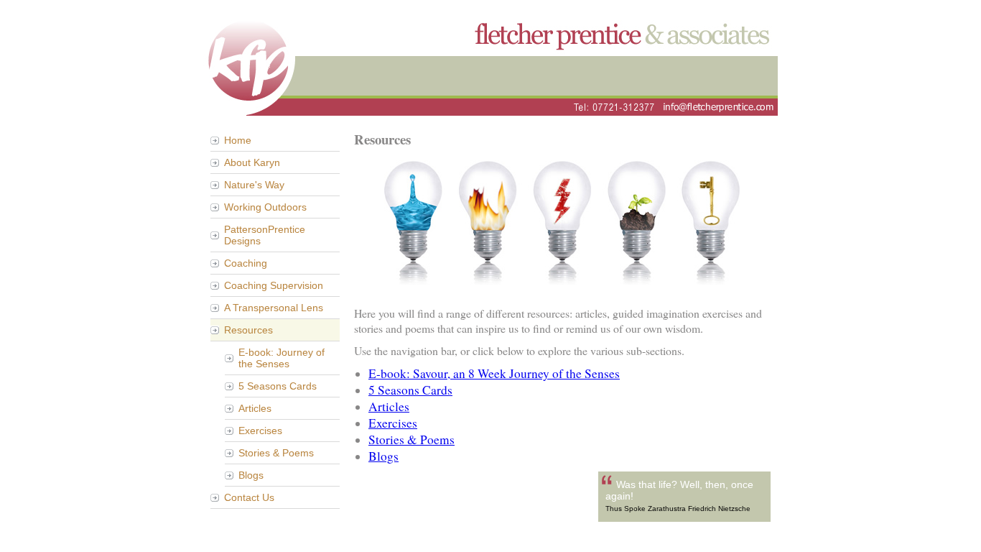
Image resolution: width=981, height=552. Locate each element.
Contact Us (249, 497)
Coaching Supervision (273, 285)
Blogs (251, 475)
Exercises (260, 430)
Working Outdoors (265, 207)
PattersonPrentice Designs (264, 235)
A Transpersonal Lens (273, 307)
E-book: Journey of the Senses (281, 357)
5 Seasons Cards (277, 386)
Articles (254, 408)
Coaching (245, 263)
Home (237, 140)
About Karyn (252, 162)
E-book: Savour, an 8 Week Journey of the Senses (494, 373)
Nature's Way (254, 184)
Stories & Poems (276, 453)
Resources (248, 330)
